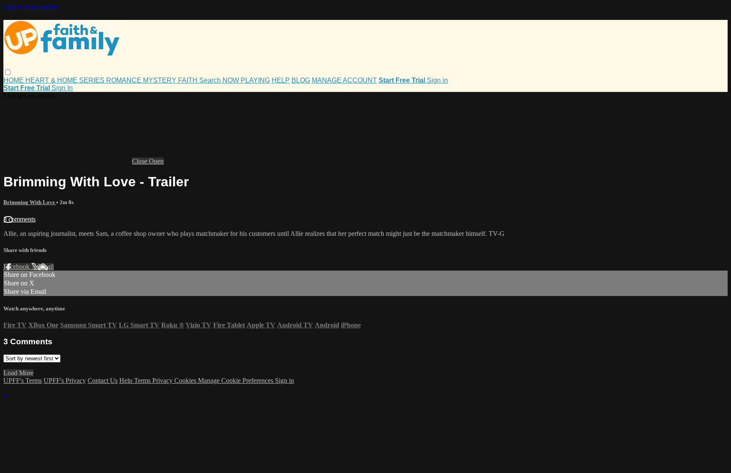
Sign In (62, 87)
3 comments (19, 219)
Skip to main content (30, 7)
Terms (143, 380)
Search (211, 80)
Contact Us (103, 380)
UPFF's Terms (22, 380)
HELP (281, 80)
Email (46, 266)
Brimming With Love (29, 202)
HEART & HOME (52, 80)
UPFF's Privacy (65, 380)
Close (140, 161)
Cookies (186, 380)
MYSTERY (160, 80)
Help (126, 380)
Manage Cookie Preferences (236, 380)
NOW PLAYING (246, 80)
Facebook (17, 266)
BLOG (300, 80)
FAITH (188, 80)
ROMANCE (124, 80)
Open (156, 161)
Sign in (437, 80)
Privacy (163, 380)
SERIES (92, 80)
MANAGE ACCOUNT (344, 80)
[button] (8, 72)
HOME (14, 80)
